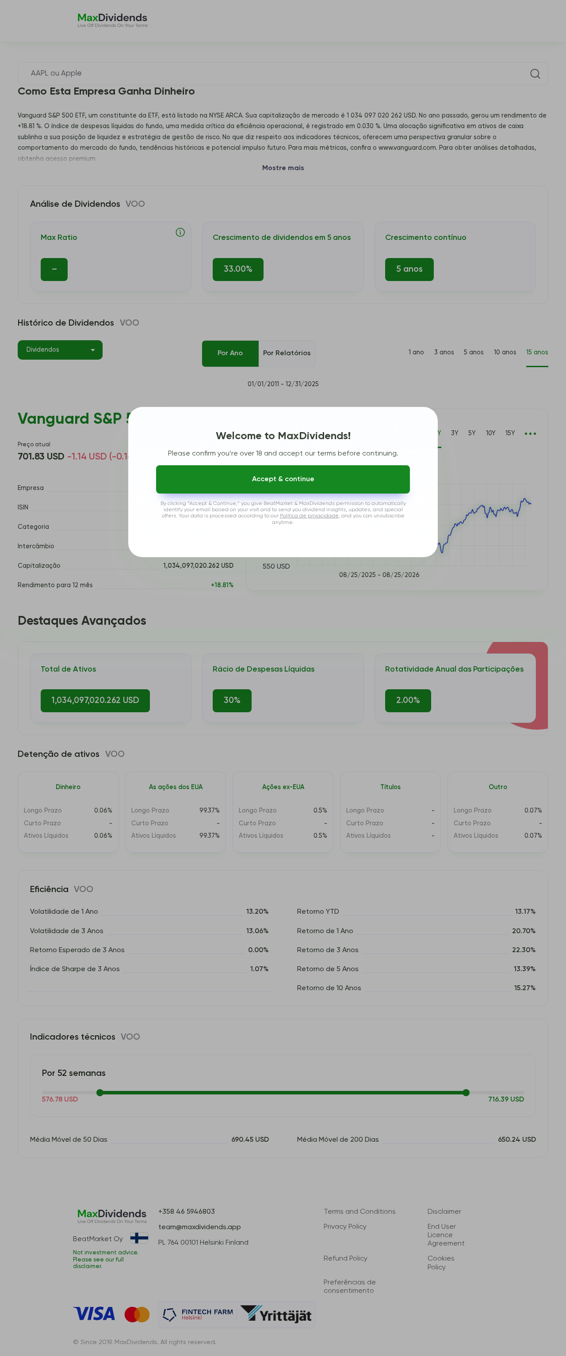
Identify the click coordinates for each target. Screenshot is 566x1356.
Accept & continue (283, 479)
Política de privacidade (309, 516)
